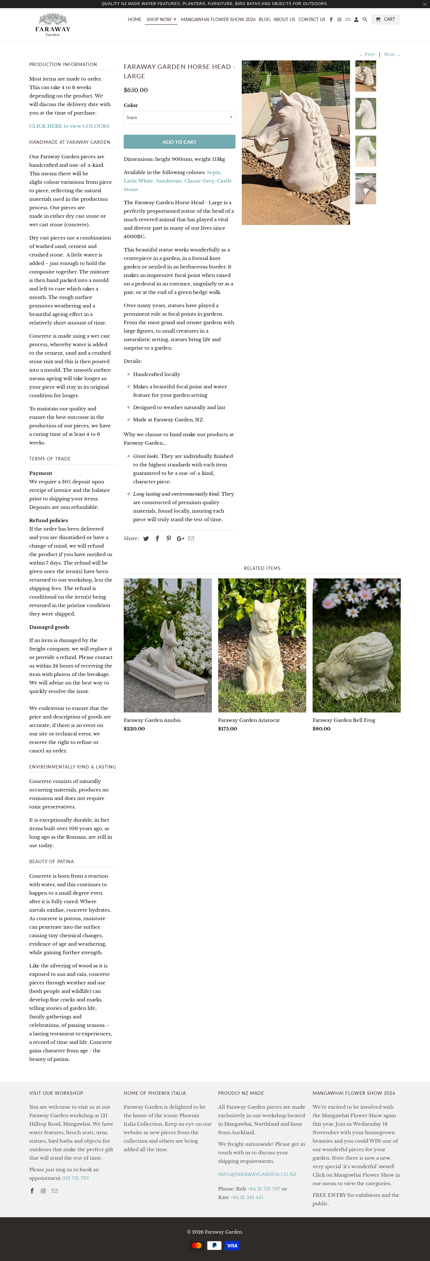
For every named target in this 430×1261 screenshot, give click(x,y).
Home (134, 19)
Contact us (311, 19)
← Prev (367, 54)
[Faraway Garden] (52, 25)
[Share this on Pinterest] (168, 538)
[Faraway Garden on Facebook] (32, 1191)
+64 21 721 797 (263, 1189)
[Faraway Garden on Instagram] (44, 1191)
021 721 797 (75, 1178)
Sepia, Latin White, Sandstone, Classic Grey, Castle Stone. (178, 180)
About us (284, 19)
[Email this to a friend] (190, 538)
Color (131, 105)
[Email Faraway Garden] (55, 1191)
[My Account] (356, 21)
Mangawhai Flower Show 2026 (218, 19)
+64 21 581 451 (246, 1197)
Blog (264, 19)
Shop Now (161, 18)
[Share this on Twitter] (145, 538)
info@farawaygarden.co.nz (257, 1174)
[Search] (365, 21)
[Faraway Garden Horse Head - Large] (296, 142)
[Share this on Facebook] (156, 538)
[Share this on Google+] (179, 538)
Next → (392, 54)
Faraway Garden (223, 1232)
